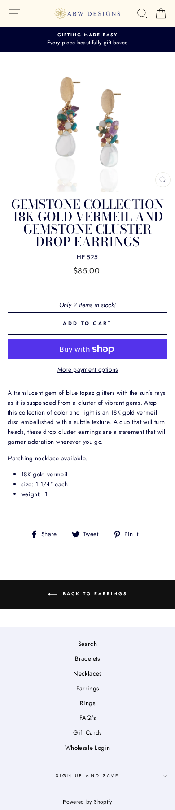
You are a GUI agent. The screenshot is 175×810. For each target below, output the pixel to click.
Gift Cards (87, 732)
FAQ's (87, 717)
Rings (87, 702)
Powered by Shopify (87, 802)
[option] (87, 39)
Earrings (87, 688)
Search (87, 643)
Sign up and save (87, 775)
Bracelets (87, 658)
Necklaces (87, 673)
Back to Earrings (93, 593)
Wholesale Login (87, 747)
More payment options (87, 369)
